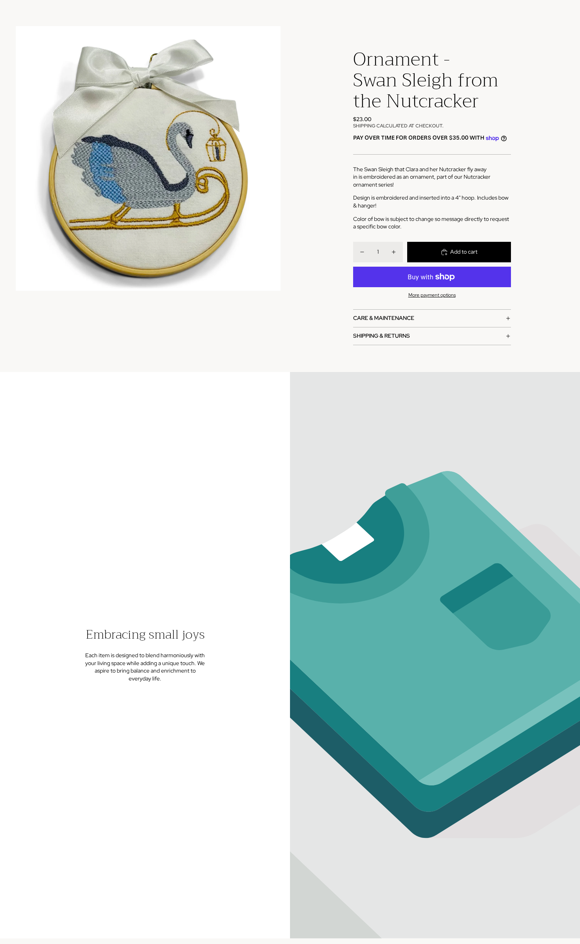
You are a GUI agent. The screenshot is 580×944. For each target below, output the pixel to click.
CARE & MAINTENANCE (383, 318)
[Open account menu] (538, 13)
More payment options (432, 295)
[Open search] (521, 13)
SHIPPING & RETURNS (381, 335)
